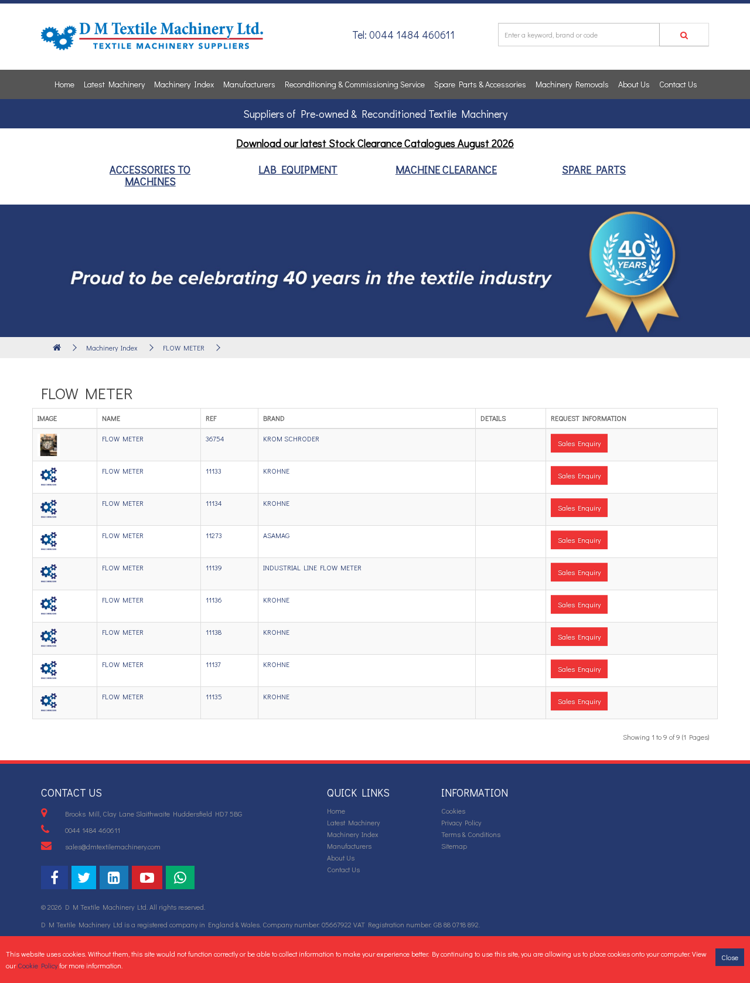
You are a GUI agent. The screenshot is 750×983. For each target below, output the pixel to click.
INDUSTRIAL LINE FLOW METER (312, 567)
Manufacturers (249, 84)
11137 (213, 664)
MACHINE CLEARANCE (446, 169)
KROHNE (276, 470)
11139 (214, 567)
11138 (213, 632)
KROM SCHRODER (291, 438)
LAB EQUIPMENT (298, 169)
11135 (214, 696)
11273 (214, 535)
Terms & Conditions (470, 834)
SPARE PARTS (594, 169)
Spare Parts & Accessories (480, 84)
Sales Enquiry (579, 443)
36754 (215, 438)
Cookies (453, 810)
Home (64, 84)
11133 (213, 470)
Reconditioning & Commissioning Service (355, 84)
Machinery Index (184, 84)
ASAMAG (276, 535)
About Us (634, 84)
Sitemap (454, 846)
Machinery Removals (572, 84)
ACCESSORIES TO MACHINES (150, 175)
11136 (214, 599)
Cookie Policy (37, 965)
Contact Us (678, 84)
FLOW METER (183, 347)
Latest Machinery (114, 84)
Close (729, 957)
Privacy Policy (461, 822)
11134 (214, 503)
